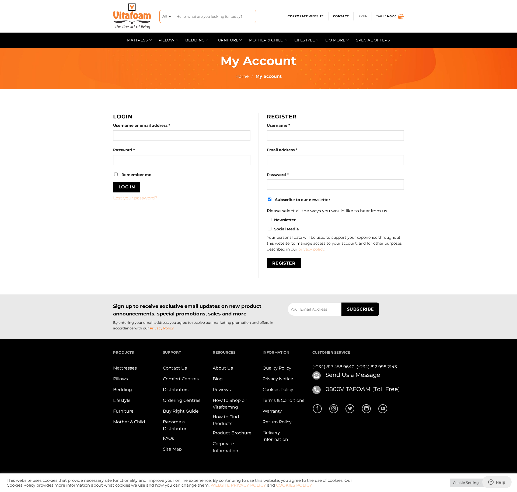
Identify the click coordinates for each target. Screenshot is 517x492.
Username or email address (150, 125)
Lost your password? (135, 198)
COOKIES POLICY (294, 485)
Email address (291, 149)
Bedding (195, 40)
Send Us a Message (353, 374)
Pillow (167, 40)
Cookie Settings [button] (466, 482)
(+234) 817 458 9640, (334, 366)
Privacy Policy (162, 328)
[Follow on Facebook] (317, 408)
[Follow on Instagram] (333, 408)
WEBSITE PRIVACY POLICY (238, 485)
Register (284, 263)
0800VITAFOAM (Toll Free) (363, 389)
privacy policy (311, 249)
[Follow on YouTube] (382, 408)
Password (133, 149)
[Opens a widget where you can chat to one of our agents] (497, 482)
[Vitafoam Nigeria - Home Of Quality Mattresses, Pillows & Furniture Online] (132, 16)
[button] (390, 16)
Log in (126, 186)
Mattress (137, 40)
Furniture (227, 40)
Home (242, 76)
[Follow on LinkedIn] (366, 408)
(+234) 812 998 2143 (377, 366)
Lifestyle (304, 40)
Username (287, 125)
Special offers (373, 40)
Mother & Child (266, 40)
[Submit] (250, 16)
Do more (335, 40)
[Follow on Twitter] (349, 408)
